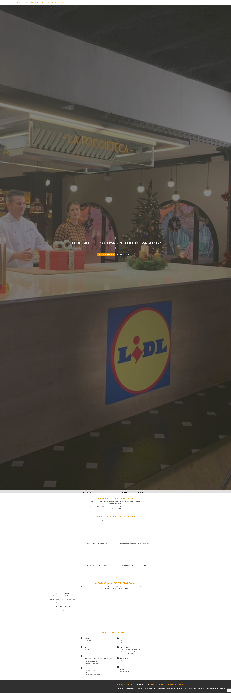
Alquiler (42, 2)
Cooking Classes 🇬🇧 (51, 2)
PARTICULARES (34, 2)
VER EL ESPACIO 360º (123, 254)
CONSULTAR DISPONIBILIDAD (106, 254)
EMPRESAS (26, 2)
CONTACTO (60, 2)
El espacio (19, 2)
